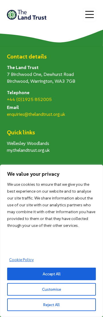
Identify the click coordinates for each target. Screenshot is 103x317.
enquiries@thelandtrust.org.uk (36, 114)
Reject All (51, 304)
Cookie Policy (21, 259)
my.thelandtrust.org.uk (28, 150)
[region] (51, 241)
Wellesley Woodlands (28, 143)
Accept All (52, 273)
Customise (51, 289)
